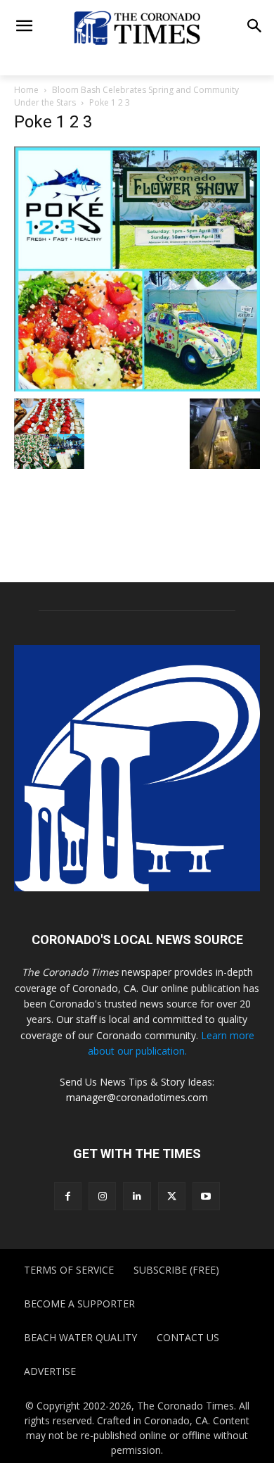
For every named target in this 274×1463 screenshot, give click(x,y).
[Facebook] (67, 1196)
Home (26, 90)
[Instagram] (102, 1196)
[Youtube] (206, 1196)
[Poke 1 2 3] (137, 268)
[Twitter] (171, 1196)
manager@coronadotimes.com (137, 1097)
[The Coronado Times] (137, 27)
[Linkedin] (136, 1196)
